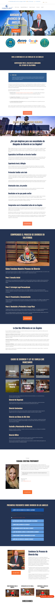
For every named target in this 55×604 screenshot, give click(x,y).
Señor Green (17, 7)
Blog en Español (32, 7)
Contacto (38, 7)
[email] (43, 2)
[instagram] (46, 2)
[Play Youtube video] (27, 254)
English (42, 7)
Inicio (12, 7)
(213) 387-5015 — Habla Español (47, 596)
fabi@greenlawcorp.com (27, 481)
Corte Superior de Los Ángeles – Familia (18, 517)
